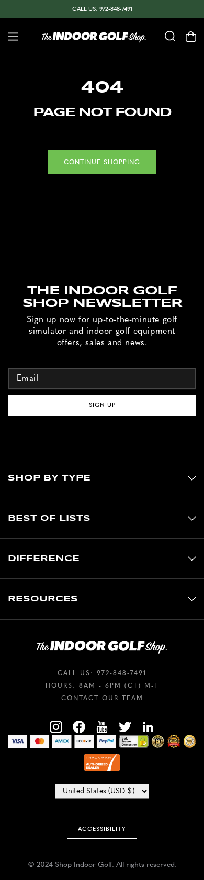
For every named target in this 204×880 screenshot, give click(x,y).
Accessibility (102, 829)
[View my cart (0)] (195, 36)
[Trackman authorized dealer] (102, 762)
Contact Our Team (102, 698)
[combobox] (170, 36)
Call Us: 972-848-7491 (102, 9)
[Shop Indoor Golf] (94, 36)
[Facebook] (79, 728)
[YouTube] (102, 728)
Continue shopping (102, 162)
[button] (9, 36)
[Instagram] (56, 728)
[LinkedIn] (148, 728)
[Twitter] (125, 728)
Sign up (102, 405)
